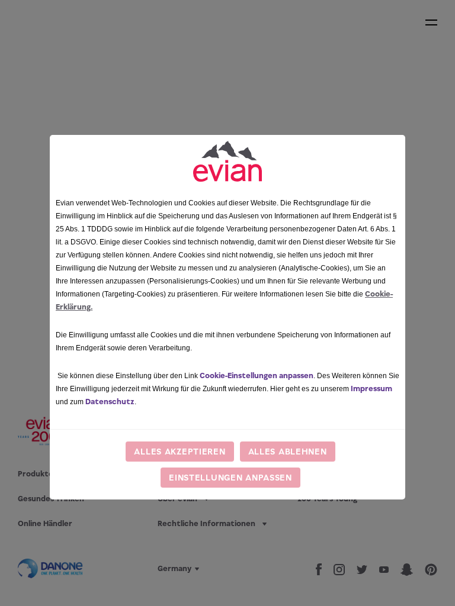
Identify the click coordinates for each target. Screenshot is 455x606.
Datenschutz (109, 401)
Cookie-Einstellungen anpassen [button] (256, 375)
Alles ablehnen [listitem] (287, 451)
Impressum (371, 388)
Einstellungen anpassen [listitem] (230, 477)
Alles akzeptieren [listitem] (179, 451)
